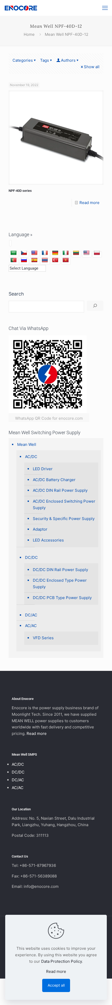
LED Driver (43, 468)
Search (16, 294)
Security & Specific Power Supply (64, 518)
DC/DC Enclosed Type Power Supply (60, 583)
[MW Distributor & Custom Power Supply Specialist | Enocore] (21, 7)
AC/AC (31, 625)
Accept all (56, 985)
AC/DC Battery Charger (54, 479)
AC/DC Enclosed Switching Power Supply (64, 504)
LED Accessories (48, 540)
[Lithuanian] (76, 253)
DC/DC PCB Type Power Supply (62, 597)
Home (29, 34)
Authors (68, 60)
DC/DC (31, 557)
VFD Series (43, 637)
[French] (45, 253)
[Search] (95, 306)
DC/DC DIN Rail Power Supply (60, 569)
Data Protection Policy (61, 961)
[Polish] (97, 253)
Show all (91, 66)
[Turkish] (55, 260)
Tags (44, 60)
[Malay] (86, 253)
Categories (23, 60)
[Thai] (45, 260)
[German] (55, 253)
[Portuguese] (13, 260)
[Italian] (66, 253)
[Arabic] (13, 253)
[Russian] (24, 260)
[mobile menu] (105, 7)
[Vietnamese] (66, 260)
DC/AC (31, 615)
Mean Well (26, 444)
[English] (34, 253)
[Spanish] (34, 260)
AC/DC (31, 456)
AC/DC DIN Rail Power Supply (60, 490)
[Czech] (24, 253)
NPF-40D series (20, 191)
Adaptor (40, 529)
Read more (89, 202)
